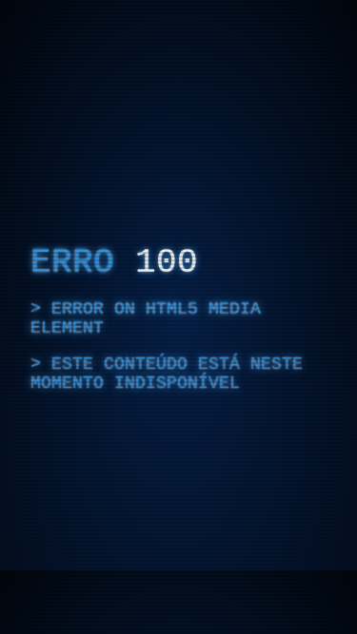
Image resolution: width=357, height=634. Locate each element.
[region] (178, 317)
